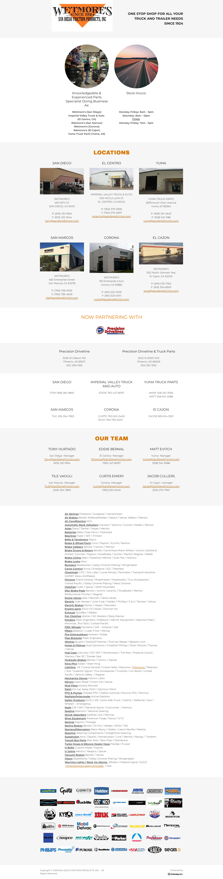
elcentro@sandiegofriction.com (111, 216)
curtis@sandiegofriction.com (111, 299)
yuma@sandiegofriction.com (161, 220)
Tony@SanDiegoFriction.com (62, 459)
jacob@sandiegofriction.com (161, 290)
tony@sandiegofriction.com (62, 220)
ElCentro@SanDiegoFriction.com (111, 459)
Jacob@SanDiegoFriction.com (161, 486)
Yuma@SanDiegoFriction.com (161, 459)
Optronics (138, 667)
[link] (175, 873)
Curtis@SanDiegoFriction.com (111, 486)
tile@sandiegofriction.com (62, 297)
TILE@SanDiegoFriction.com (61, 486)
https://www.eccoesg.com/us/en (84, 765)
